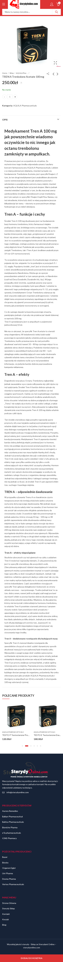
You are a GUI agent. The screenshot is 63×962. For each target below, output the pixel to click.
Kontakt (6, 914)
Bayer (4, 857)
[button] (22, 746)
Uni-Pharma (7, 873)
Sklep (12, 73)
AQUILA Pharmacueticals (22, 73)
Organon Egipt (9, 868)
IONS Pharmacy (9, 838)
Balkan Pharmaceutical (12, 816)
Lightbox (55, 62)
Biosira (5, 862)
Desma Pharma (9, 879)
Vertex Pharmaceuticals (13, 884)
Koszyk (5, 919)
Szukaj (56, 12)
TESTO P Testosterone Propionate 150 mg (22, 735)
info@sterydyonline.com (18, 792)
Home (4, 73)
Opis (5, 119)
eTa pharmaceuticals (11, 833)
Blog (4, 925)
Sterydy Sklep (8, 908)
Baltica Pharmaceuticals (13, 822)
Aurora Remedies (10, 811)
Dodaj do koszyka (31, 958)
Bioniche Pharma (9, 827)
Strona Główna (9, 903)
